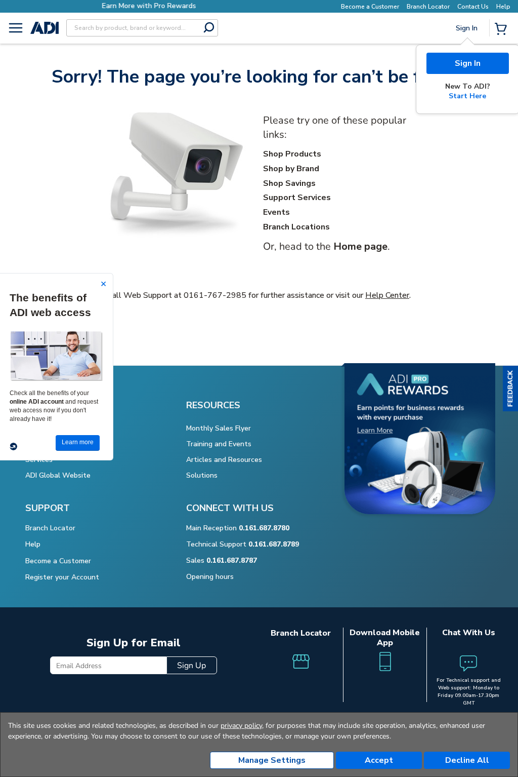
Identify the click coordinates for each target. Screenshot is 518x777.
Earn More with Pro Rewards (140, 6)
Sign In (468, 63)
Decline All (467, 760)
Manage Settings (272, 760)
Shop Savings (289, 183)
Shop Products (292, 154)
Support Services (297, 197)
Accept (379, 760)
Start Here (467, 96)
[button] (510, 388)
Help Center (387, 295)
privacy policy (241, 725)
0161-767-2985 (215, 295)
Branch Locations (296, 226)
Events (276, 212)
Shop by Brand (291, 168)
